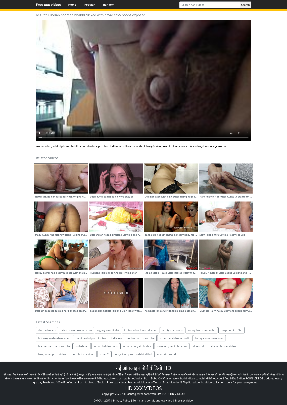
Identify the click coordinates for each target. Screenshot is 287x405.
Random (108, 4)
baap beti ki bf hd (231, 330)
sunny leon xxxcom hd (202, 330)
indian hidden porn (106, 346)
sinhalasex (82, 346)
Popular (89, 4)
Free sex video (184, 400)
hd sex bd (198, 346)
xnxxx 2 (104, 354)
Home (72, 4)
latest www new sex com (76, 330)
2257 (107, 400)
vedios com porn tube (140, 338)
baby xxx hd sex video (222, 346)
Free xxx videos (48, 4)
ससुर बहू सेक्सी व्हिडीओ (108, 330)
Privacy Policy (121, 400)
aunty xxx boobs (172, 330)
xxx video (166, 400)
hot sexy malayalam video (54, 338)
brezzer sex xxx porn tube (54, 346)
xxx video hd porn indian (90, 338)
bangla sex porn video (52, 354)
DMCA (97, 400)
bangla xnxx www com (209, 338)
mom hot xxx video (83, 354)
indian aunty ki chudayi (137, 346)
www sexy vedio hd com (171, 346)
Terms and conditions (146, 400)
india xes (116, 338)
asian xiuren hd (166, 354)
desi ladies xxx (47, 330)
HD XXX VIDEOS (143, 388)
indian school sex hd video (140, 330)
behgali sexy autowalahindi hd (133, 354)
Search (245, 5)
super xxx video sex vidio (174, 338)
